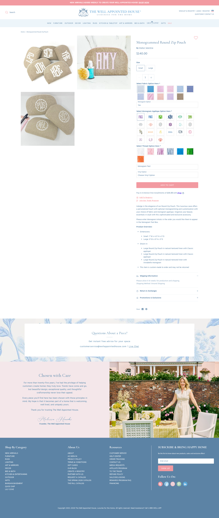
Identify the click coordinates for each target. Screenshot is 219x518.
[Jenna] (180, 124)
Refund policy (116, 474)
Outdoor (9, 477)
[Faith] (150, 139)
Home (23, 32)
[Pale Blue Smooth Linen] (140, 89)
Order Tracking (117, 459)
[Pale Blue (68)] (170, 151)
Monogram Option (144, 102)
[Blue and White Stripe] (140, 96)
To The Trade (116, 471)
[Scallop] (190, 132)
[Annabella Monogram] (160, 124)
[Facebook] (166, 484)
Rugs (7, 459)
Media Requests (117, 465)
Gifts (7, 480)
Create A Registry (76, 471)
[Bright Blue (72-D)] (180, 151)
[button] (212, 11)
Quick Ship (10, 486)
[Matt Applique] (190, 117)
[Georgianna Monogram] (150, 124)
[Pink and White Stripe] (150, 96)
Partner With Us (75, 474)
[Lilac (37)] (160, 151)
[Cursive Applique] (170, 117)
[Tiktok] (185, 484)
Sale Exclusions (117, 477)
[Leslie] (140, 132)
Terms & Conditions (77, 462)
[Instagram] (172, 484)
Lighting (9, 462)
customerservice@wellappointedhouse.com (103, 346)
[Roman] (150, 132)
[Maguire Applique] (140, 124)
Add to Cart (167, 185)
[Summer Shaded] (170, 124)
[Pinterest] (179, 484)
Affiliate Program (118, 468)
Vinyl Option (142, 172)
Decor (8, 468)
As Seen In (72, 456)
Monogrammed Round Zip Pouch (37, 32)
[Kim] (160, 139)
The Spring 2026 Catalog (79, 480)
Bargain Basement (14, 483)
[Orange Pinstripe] (160, 96)
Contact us (209, 14)
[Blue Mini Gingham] (180, 89)
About (71, 453)
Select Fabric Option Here (148, 84)
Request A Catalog (77, 477)
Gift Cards (73, 465)
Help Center (115, 456)
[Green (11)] (190, 151)
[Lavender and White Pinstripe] (170, 96)
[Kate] (140, 139)
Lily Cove (9, 489)
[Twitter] (160, 484)
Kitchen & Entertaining (16, 474)
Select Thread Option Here (148, 146)
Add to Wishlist (196, 38)
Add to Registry (145, 197)
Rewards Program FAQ (120, 480)
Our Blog (72, 468)
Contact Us (115, 462)
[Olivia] (160, 132)
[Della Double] (180, 132)
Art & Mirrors (12, 465)
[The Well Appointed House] (109, 12)
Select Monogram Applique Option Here (154, 111)
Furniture (10, 456)
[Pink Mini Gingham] (170, 89)
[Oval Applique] (180, 117)
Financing (114, 483)
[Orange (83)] (140, 159)
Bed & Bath (10, 471)
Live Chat (134, 346)
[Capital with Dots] (170, 132)
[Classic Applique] (150, 117)
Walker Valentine (146, 48)
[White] (140, 151)
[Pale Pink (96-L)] (150, 151)
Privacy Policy (75, 459)
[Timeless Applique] (140, 117)
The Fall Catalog (76, 483)
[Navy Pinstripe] (190, 89)
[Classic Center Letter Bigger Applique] (160, 117)
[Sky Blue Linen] (150, 89)
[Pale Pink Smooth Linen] (160, 89)
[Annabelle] (190, 124)
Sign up (165, 468)
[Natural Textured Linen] (180, 96)
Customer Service (118, 453)
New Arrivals (11, 453)
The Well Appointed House (86, 508)
